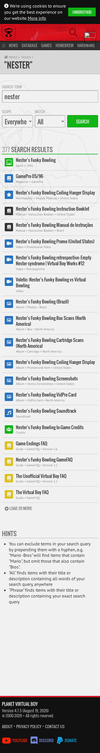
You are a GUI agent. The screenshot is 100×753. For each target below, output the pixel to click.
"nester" (18, 65)
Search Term (12, 86)
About (7, 726)
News (13, 45)
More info (37, 18)
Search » (27, 57)
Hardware (86, 45)
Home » (14, 57)
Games (46, 45)
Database (30, 45)
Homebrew (65, 45)
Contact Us (55, 726)
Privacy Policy (28, 726)
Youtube (20, 740)
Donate (70, 740)
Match (40, 111)
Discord (46, 740)
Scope (6, 111)
